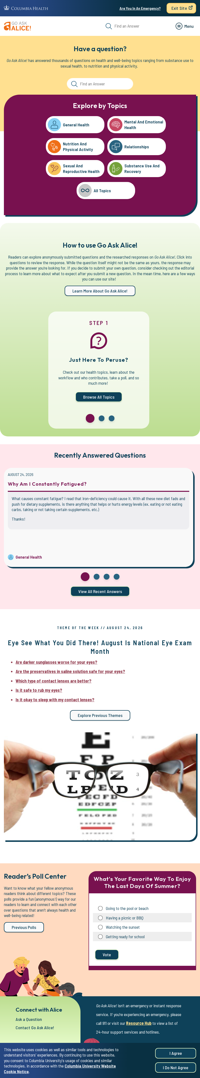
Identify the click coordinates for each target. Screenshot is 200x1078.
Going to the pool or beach (127, 908)
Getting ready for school (125, 936)
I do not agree (175, 1067)
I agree (176, 1053)
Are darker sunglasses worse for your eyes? (56, 662)
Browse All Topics (98, 397)
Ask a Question (29, 1019)
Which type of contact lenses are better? (53, 681)
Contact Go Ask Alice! (35, 1027)
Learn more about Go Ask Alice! (100, 290)
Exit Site (179, 8)
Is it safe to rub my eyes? (39, 690)
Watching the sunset (123, 927)
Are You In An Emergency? (140, 8)
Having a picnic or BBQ (124, 917)
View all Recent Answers (100, 591)
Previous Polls (24, 927)
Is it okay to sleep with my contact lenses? (55, 699)
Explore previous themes (100, 715)
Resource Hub (138, 1023)
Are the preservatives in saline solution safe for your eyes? (70, 671)
